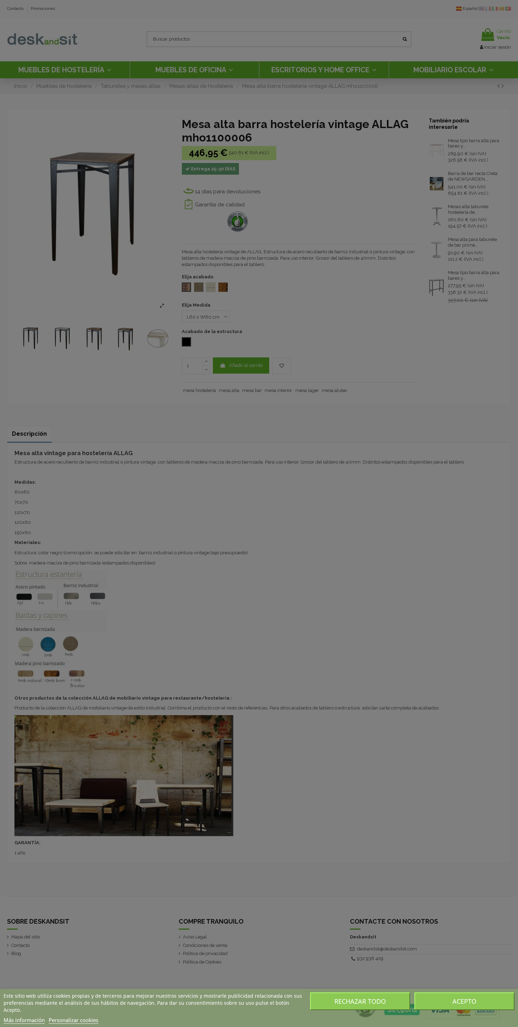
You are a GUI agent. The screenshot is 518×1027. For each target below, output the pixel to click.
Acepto (464, 1001)
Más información (24, 1019)
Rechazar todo (360, 1001)
